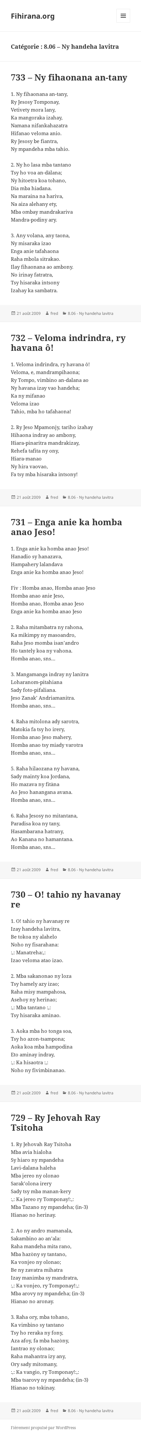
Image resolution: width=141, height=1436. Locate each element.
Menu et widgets (123, 22)
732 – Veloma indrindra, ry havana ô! (68, 342)
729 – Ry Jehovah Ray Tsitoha (55, 1122)
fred (54, 313)
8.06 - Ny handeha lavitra (90, 313)
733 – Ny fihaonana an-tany (69, 77)
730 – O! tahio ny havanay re (66, 899)
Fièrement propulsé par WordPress (43, 1427)
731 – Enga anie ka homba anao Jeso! (66, 527)
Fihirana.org (33, 16)
